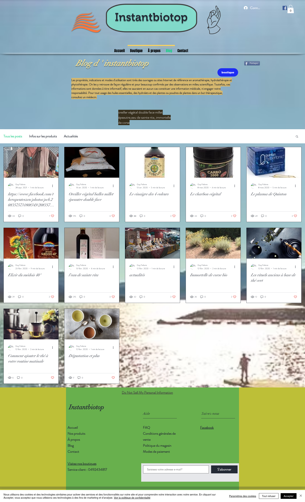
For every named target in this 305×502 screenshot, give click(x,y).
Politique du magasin (157, 445)
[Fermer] (301, 496)
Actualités (71, 136)
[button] (290, 9)
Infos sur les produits (43, 136)
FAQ (146, 427)
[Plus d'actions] (54, 186)
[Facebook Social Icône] (285, 8)
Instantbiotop (151, 17)
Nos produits (76, 433)
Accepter (289, 496)
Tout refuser (269, 496)
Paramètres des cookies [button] (242, 496)
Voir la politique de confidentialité (132, 497)
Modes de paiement (157, 451)
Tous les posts (13, 136)
